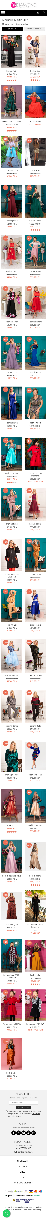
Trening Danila (11, 726)
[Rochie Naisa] (11, 1054)
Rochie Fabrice (11, 675)
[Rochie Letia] (11, 353)
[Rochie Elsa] (35, 51)
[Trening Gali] (11, 605)
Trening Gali (11, 625)
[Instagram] (33, 1132)
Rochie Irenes (35, 524)
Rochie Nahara (35, 321)
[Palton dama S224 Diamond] (35, 906)
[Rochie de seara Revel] (11, 856)
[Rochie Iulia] (35, 956)
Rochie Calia (35, 372)
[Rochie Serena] (11, 806)
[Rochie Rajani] (11, 906)
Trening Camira (35, 675)
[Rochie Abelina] (35, 756)
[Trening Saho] (11, 504)
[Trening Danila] (11, 706)
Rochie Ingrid (35, 625)
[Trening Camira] (35, 656)
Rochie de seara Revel (11, 876)
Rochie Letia (12, 372)
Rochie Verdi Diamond (12, 121)
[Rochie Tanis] (11, 252)
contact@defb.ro (25, 1151)
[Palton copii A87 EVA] (35, 1005)
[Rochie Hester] (11, 302)
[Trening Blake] (35, 706)
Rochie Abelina (35, 774)
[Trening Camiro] (11, 756)
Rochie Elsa (35, 71)
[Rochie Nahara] (35, 302)
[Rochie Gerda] (35, 201)
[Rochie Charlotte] (35, 806)
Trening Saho (12, 524)
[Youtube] (23, 1132)
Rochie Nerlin (12, 422)
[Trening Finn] (35, 555)
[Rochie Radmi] (35, 856)
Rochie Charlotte (35, 825)
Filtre (13, 28)
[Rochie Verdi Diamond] (11, 102)
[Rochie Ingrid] (35, 605)
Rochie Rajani (12, 924)
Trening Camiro (12, 774)
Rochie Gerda (35, 220)
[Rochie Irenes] (35, 504)
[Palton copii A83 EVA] (11, 1005)
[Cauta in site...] (44, 12)
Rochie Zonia (35, 121)
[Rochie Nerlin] (11, 403)
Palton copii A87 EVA (35, 1024)
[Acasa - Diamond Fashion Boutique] (23, 5)
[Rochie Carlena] (11, 454)
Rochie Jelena (12, 220)
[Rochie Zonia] (35, 102)
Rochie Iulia (35, 975)
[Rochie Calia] (35, 353)
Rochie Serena (11, 825)
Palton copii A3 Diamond (35, 474)
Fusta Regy (35, 170)
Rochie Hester (12, 321)
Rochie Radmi (35, 876)
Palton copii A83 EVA (12, 1024)
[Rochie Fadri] (11, 51)
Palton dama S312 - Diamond (11, 976)
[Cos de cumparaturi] (38, 12)
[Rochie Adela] (35, 403)
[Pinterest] (18, 1132)
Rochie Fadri (11, 71)
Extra (22, 1166)
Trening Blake (35, 726)
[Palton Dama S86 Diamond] (11, 555)
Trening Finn (35, 574)
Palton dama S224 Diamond (35, 925)
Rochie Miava (35, 271)
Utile (22, 1171)
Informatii (22, 1160)
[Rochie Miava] (35, 252)
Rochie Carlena (11, 473)
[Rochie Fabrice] (11, 656)
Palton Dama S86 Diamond (11, 575)
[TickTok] (28, 1132)
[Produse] (3, 13)
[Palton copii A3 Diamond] (35, 454)
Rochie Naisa (11, 1073)
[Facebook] (13, 1132)
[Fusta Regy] (35, 152)
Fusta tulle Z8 (12, 170)
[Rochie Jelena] (11, 201)
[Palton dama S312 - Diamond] (11, 956)
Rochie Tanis (11, 271)
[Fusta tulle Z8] (11, 152)
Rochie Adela (35, 422)
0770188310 (25, 1148)
